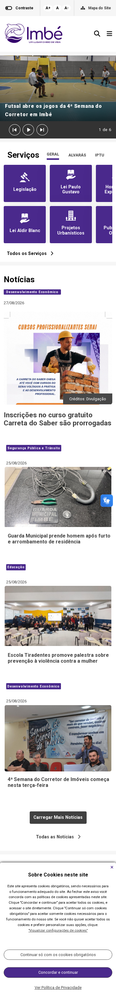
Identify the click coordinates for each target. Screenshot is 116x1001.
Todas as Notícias (57, 837)
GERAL (53, 154)
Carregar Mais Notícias (58, 817)
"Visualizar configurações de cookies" (58, 931)
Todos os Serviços (28, 253)
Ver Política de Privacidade (58, 987)
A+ (47, 8)
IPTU (99, 155)
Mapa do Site (99, 8)
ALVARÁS (77, 155)
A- (66, 8)
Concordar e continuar (58, 972)
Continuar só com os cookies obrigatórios (58, 954)
